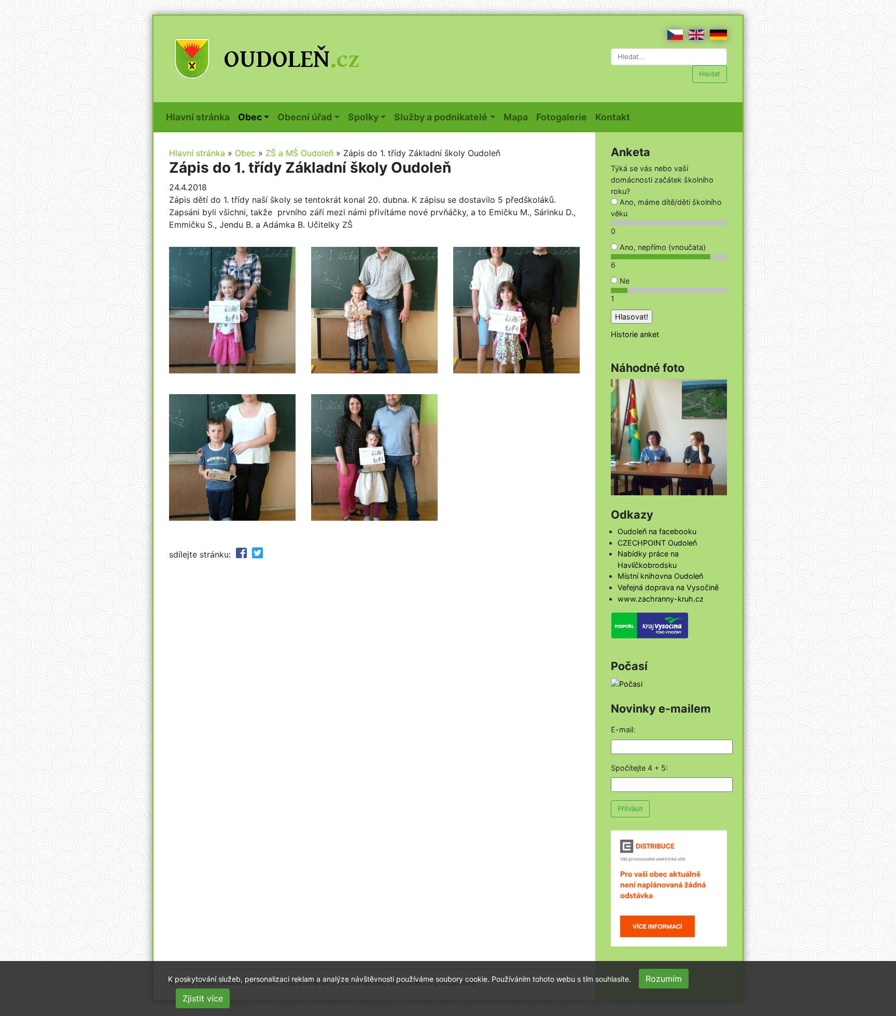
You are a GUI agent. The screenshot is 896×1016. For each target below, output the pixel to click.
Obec (245, 153)
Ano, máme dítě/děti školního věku (666, 208)
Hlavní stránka (200, 116)
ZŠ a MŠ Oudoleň (299, 153)
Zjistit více (203, 998)
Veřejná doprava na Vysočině (668, 587)
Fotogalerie (563, 116)
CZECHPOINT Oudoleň (657, 542)
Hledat (709, 73)
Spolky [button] (363, 117)
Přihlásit (630, 808)
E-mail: (623, 729)
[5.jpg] (232, 456)
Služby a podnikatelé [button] (440, 117)
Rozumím (664, 978)
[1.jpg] (516, 309)
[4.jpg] (374, 456)
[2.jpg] (232, 309)
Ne (623, 280)
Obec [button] (250, 117)
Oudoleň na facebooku (657, 531)
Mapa (517, 116)
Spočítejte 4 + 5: (639, 767)
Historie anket (635, 334)
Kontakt (614, 116)
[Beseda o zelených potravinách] (669, 436)
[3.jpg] (374, 309)
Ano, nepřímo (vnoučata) (662, 247)
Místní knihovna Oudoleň (660, 576)
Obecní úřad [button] (304, 117)
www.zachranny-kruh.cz (661, 598)
